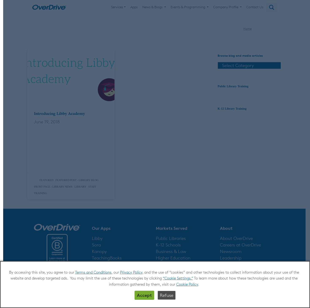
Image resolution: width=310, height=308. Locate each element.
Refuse (166, 295)
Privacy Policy (131, 272)
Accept (144, 295)
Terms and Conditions (93, 272)
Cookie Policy (187, 284)
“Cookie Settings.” (178, 278)
